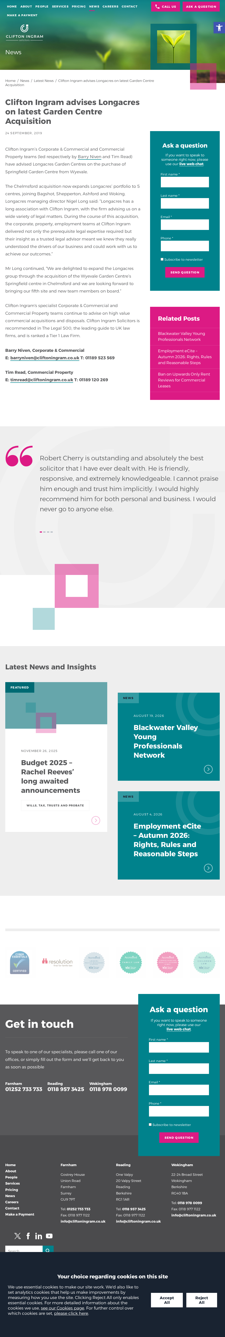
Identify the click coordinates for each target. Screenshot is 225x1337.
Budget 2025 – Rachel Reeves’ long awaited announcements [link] (50, 776)
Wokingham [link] (100, 1083)
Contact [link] (130, 6)
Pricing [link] (79, 6)
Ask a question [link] (201, 6)
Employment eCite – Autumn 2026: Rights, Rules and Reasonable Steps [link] (185, 357)
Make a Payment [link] (22, 15)
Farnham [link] (13, 1083)
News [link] (94, 6)
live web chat (191, 164)
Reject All (201, 1300)
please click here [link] (71, 1313)
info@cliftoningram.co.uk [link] (83, 1221)
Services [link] (60, 6)
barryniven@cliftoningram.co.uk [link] (44, 357)
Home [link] (12, 6)
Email (165, 217)
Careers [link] (110, 6)
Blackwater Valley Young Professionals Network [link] (181, 336)
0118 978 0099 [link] (108, 1089)
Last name (169, 196)
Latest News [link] (44, 81)
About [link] (26, 6)
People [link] (42, 6)
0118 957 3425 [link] (65, 1089)
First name (169, 174)
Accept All (167, 1300)
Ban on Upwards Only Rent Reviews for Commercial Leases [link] (184, 380)
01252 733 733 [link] (23, 1089)
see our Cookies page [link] (62, 1308)
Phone (166, 238)
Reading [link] (55, 1083)
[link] (219, 27)
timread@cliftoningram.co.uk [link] (41, 379)
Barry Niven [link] (89, 156)
